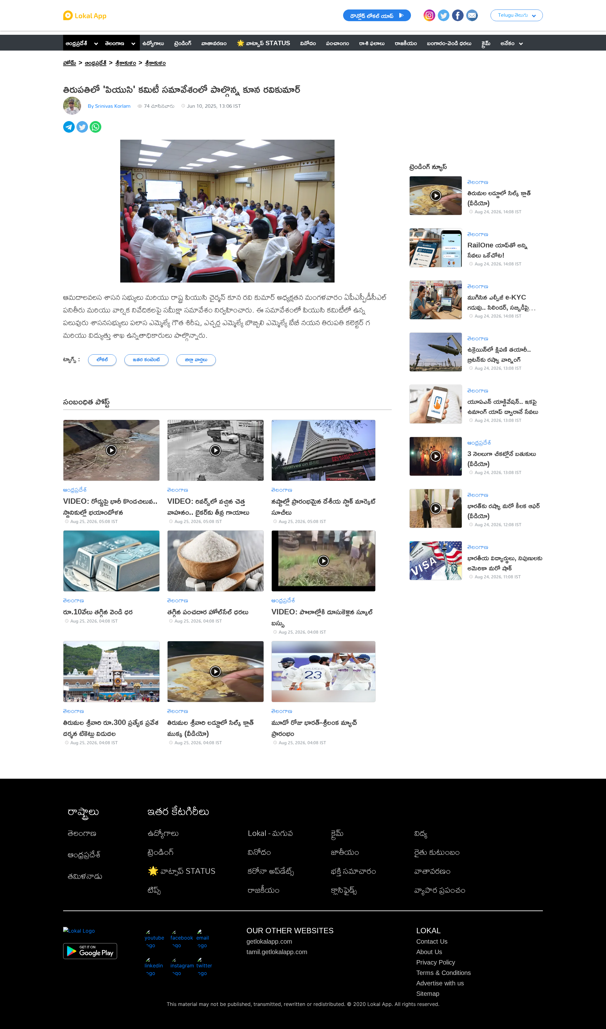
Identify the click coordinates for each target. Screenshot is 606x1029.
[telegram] (69, 130)
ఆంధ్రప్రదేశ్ (76, 43)
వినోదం (259, 851)
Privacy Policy (435, 962)
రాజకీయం (264, 889)
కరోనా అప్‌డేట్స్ (271, 870)
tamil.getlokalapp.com (277, 951)
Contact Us (432, 941)
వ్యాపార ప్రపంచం (440, 889)
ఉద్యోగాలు (163, 833)
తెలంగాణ (114, 43)
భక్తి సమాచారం (353, 870)
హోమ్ (69, 62)
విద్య (420, 833)
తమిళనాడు (85, 876)
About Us (429, 951)
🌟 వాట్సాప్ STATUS (182, 870)
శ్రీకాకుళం (125, 62)
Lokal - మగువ (270, 833)
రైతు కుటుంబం (437, 851)
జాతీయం (345, 851)
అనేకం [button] (507, 43)
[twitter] (83, 130)
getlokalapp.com (269, 941)
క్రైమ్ (337, 833)
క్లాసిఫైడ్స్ (344, 889)
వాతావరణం (432, 870)
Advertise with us (440, 983)
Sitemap (427, 993)
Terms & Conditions (443, 972)
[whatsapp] (96, 130)
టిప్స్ (154, 889)
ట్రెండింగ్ (161, 851)
